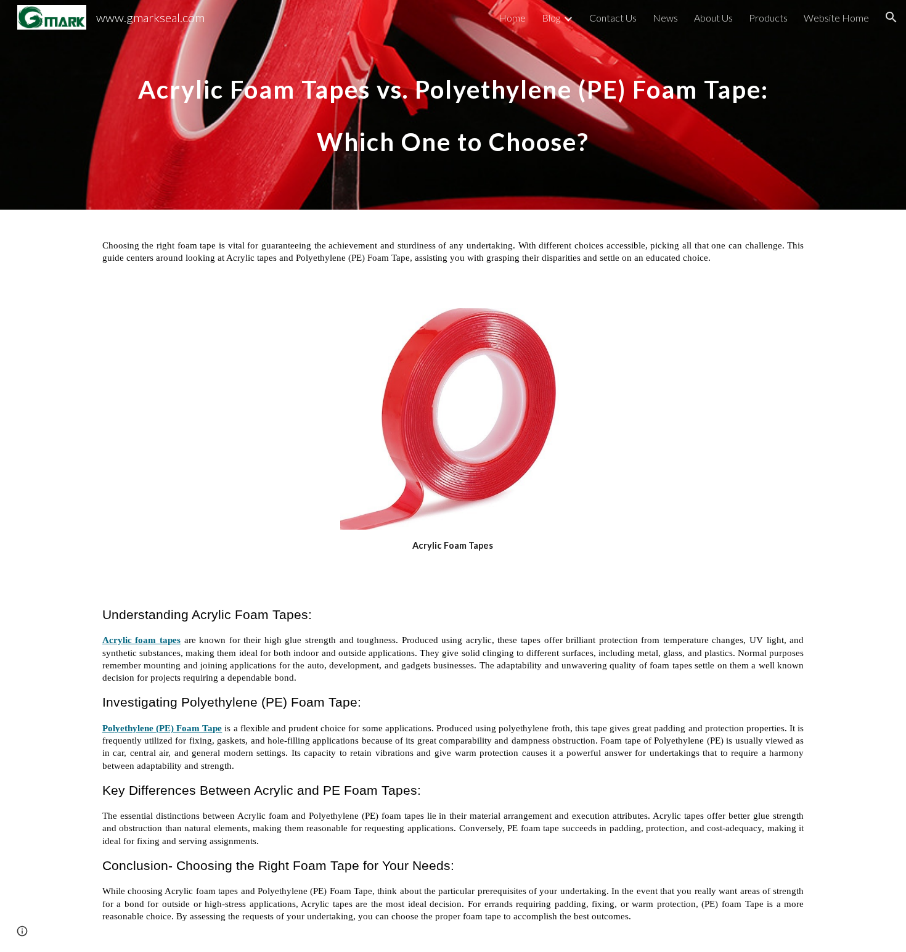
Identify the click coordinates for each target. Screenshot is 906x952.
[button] (891, 17)
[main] (453, 105)
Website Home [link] (836, 17)
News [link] (665, 17)
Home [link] (512, 17)
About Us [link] (713, 17)
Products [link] (768, 17)
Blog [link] (551, 17)
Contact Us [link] (613, 17)
